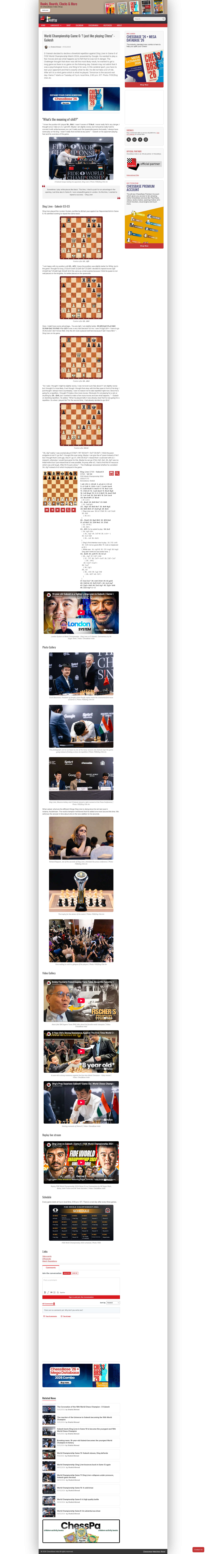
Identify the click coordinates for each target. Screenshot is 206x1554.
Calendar (79, 25)
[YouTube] (134, 139)
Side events (47, 1256)
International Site (133, 175)
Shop (69, 25)
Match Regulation (49, 1261)
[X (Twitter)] (129, 139)
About (119, 25)
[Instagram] (146, 139)
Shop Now (144, 85)
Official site (46, 1259)
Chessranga (93, 25)
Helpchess (108, 25)
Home (43, 25)
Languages (55, 25)
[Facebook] (140, 139)
